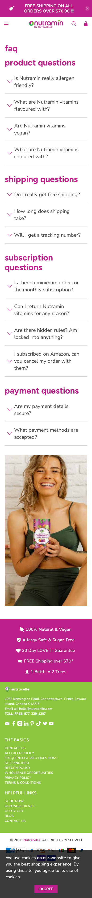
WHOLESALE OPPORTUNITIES (29, 773)
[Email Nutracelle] (7, 725)
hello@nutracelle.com (35, 709)
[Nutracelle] (46, 24)
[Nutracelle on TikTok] (38, 725)
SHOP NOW (14, 801)
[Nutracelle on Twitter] (45, 725)
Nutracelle (31, 840)
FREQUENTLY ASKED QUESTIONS (31, 758)
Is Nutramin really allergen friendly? (44, 82)
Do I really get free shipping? (47, 194)
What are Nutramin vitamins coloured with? (46, 153)
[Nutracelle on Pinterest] (32, 725)
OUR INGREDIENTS (19, 806)
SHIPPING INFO (17, 763)
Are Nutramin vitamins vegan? (39, 129)
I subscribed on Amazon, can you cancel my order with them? (46, 361)
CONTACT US (15, 748)
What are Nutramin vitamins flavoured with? (46, 105)
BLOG (9, 816)
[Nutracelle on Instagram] (19, 725)
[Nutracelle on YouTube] (51, 725)
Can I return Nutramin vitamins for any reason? (41, 310)
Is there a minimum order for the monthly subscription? (46, 286)
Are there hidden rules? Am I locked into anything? (47, 334)
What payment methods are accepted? (46, 434)
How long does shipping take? (42, 215)
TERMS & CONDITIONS (23, 782)
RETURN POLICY (17, 768)
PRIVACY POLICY (18, 778)
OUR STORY (14, 811)
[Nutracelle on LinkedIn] (26, 725)
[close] (87, 8)
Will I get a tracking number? (47, 235)
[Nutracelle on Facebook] (13, 725)
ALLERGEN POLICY (19, 753)
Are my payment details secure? (41, 410)
